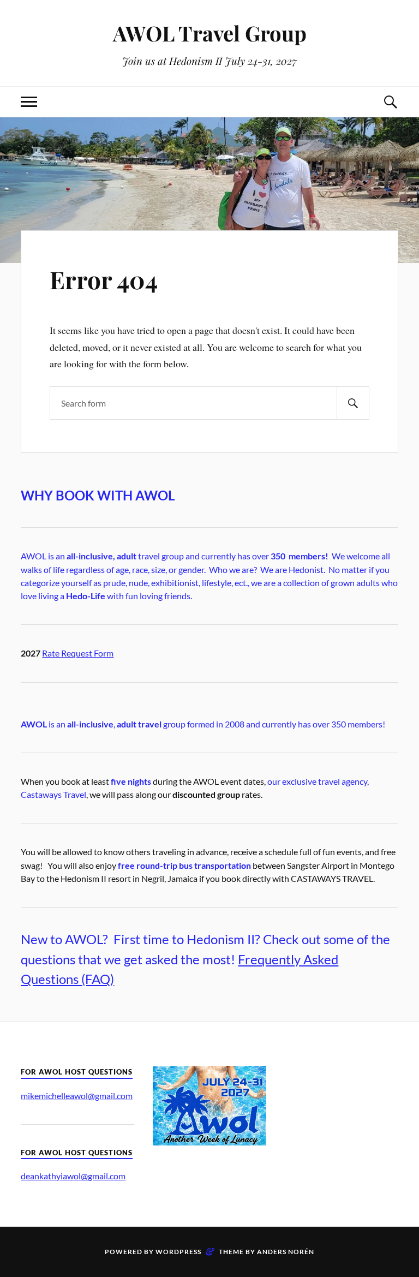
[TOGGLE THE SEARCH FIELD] (390, 102)
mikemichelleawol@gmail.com (77, 1095)
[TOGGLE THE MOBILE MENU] (29, 102)
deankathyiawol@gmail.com (73, 1176)
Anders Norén (285, 1252)
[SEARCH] (353, 403)
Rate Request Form (77, 653)
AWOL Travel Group (210, 33)
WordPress (178, 1252)
